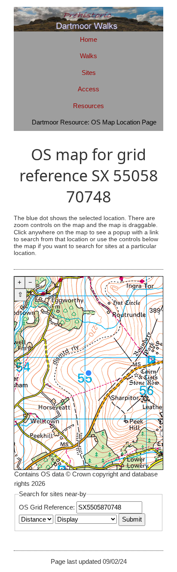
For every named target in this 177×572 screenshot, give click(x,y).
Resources (88, 105)
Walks (88, 55)
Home (88, 39)
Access (88, 89)
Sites (89, 72)
